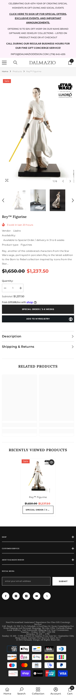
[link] (19, 425)
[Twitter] (47, 596)
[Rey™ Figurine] (38, 475)
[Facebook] (5, 596)
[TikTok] (26, 596)
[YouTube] (36, 596)
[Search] (15, 62)
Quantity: (7, 280)
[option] (38, 131)
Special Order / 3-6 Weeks (38, 309)
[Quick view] (51, 462)
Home (5, 71)
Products (17, 71)
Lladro (17, 230)
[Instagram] (16, 596)
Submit (63, 581)
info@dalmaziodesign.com (29, 54)
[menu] (4, 62)
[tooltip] (71, 319)
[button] (63, 181)
